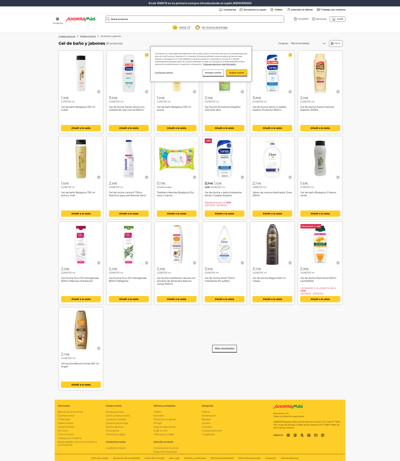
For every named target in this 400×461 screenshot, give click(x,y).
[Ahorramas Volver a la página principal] (80, 19)
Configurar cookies (164, 72)
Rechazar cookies (213, 73)
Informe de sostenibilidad (222, 458)
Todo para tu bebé (164, 434)
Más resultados (224, 348)
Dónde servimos (115, 411)
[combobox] (194, 19)
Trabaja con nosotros (333, 9)
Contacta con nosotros (166, 447)
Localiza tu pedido (116, 419)
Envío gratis (112, 430)
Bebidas (206, 419)
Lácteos (206, 423)
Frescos (206, 411)
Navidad (159, 415)
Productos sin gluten (165, 419)
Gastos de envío (114, 426)
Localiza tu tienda (115, 447)
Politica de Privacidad (154, 458)
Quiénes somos (66, 415)
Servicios (63, 430)
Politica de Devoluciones (249, 458)
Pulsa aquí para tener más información (219, 64)
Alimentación (209, 415)
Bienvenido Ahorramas (70, 411)
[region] (201, 64)
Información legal (115, 434)
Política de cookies (99, 458)
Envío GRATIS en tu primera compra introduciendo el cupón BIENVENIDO (200, 3)
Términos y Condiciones (195, 458)
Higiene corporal (88, 36)
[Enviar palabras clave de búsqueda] (108, 19)
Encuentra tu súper (255, 9)
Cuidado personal (67, 36)
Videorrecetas (65, 423)
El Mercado (64, 419)
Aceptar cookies (236, 73)
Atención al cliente (302, 9)
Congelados (208, 434)
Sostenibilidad (66, 426)
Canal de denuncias (290, 458)
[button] (319, 18)
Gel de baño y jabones (110, 36)
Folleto (278, 9)
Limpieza (207, 426)
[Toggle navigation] (57, 19)
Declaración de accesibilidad (126, 458)
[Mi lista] (99, 92)
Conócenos (229, 9)
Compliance (270, 458)
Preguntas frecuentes (165, 451)
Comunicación (66, 434)
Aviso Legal (174, 458)
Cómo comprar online (118, 415)
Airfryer (158, 423)
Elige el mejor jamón (165, 426)
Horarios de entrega (117, 423)
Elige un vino (161, 430)
